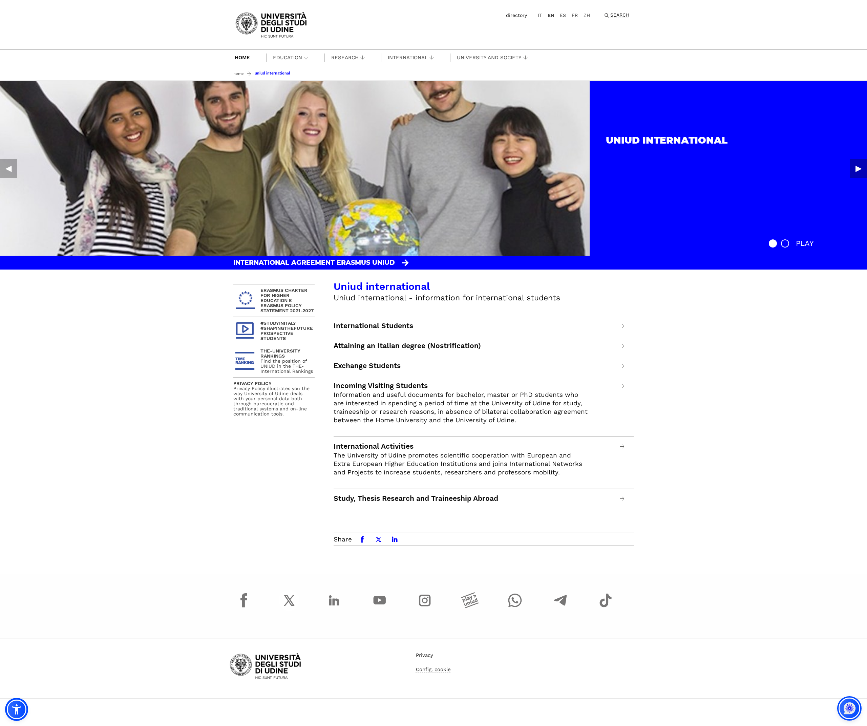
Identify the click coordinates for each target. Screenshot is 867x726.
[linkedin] (334, 606)
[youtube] (379, 606)
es (563, 15)
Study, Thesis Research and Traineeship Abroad (416, 498)
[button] (773, 243)
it (540, 15)
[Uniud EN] (271, 24)
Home (242, 58)
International (408, 58)
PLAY (805, 243)
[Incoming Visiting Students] (622, 386)
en (551, 15)
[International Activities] (622, 446)
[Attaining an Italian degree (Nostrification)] (622, 346)
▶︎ (858, 168)
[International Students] (622, 326)
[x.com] (289, 606)
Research (345, 58)
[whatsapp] (515, 606)
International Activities (374, 446)
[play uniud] (470, 606)
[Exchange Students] (622, 366)
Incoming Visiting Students (381, 386)
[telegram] (560, 606)
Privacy (424, 655)
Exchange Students (367, 366)
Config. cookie (433, 669)
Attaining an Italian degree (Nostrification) (407, 346)
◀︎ (8, 168)
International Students (373, 326)
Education (287, 58)
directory (516, 15)
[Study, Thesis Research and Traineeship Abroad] (622, 498)
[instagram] (424, 606)
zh (587, 15)
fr (575, 15)
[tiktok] (605, 606)
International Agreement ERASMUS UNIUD (314, 262)
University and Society (489, 58)
